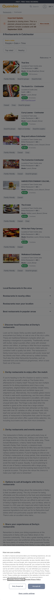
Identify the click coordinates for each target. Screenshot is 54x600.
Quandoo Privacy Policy (16, 579)
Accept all (36, 586)
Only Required (17, 586)
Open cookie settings (27, 593)
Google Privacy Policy (33, 579)
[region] (27, 573)
